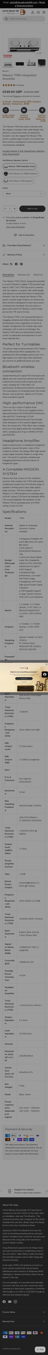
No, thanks (23, 681)
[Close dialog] (46, 664)
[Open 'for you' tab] (45, 674)
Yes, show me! (24, 678)
